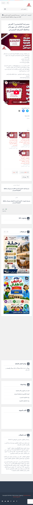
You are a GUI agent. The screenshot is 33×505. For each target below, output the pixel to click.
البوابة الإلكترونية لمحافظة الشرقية (21, 394)
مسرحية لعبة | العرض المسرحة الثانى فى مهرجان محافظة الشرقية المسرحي (13, 142)
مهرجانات (24, 177)
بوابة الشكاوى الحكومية (24, 400)
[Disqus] (16, 340)
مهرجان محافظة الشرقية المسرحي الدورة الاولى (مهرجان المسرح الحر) (24, 141)
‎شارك (14, 172)
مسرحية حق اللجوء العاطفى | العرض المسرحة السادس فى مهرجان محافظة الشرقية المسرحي (24, 160)
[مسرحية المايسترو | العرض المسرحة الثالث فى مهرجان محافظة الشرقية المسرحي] (16, 42)
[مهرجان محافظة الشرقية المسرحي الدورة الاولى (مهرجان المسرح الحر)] (24, 135)
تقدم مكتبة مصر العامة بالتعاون (21, 312)
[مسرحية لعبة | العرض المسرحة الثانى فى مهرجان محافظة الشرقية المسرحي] (12, 135)
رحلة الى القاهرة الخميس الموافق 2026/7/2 (17, 272)
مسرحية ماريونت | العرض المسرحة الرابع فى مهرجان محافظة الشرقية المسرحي (16, 200)
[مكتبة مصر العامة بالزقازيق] (29, 5)
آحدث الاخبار (23, 15)
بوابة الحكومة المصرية (24, 397)
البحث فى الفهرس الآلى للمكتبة (22, 390)
